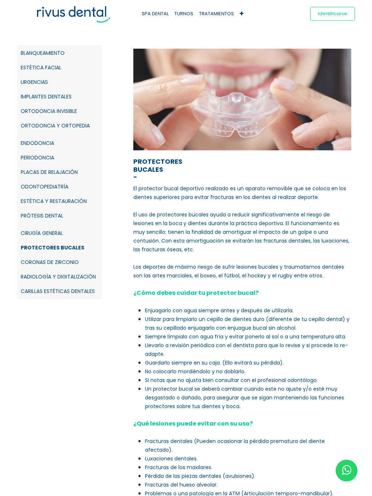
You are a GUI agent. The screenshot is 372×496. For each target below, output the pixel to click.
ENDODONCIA (37, 143)
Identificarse (332, 13)
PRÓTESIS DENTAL (42, 215)
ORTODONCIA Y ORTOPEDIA (55, 125)
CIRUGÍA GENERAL (42, 233)
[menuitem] (155, 13)
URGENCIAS (34, 82)
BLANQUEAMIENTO (43, 53)
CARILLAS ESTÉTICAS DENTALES (58, 291)
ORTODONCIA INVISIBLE (49, 111)
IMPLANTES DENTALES (46, 96)
